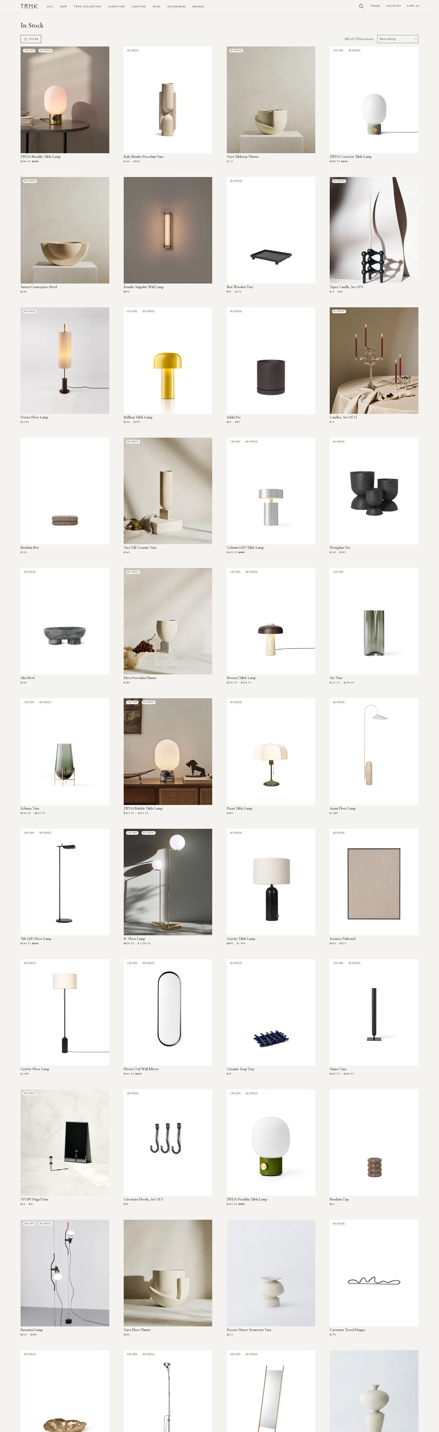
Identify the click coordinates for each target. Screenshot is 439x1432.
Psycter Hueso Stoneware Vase (249, 1330)
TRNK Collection (87, 6)
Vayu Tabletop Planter (243, 157)
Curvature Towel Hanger (348, 1330)
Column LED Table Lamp (245, 548)
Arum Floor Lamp (343, 808)
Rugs (157, 6)
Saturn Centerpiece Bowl (39, 287)
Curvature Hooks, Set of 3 (143, 1199)
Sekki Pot (234, 417)
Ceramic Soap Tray (240, 1069)
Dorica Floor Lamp (34, 417)
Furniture (116, 6)
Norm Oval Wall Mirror (141, 1069)
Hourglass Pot (340, 548)
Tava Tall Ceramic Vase (140, 548)
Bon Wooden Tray (240, 287)
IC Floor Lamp (134, 939)
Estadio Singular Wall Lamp (144, 287)
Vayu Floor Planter (137, 1330)
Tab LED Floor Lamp (36, 939)
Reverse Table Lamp (241, 678)
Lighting (139, 6)
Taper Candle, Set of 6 (346, 287)
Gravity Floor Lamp (35, 1069)
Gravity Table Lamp (241, 939)
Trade (375, 6)
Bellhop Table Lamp (138, 417)
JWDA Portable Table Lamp (247, 1199)
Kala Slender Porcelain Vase (143, 157)
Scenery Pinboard (342, 939)
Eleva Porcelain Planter (140, 678)
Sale (50, 6)
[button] (361, 6)
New (63, 6)
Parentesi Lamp (32, 1330)
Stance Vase (338, 1069)
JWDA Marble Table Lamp (143, 808)
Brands (198, 6)
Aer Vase (336, 678)
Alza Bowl (28, 678)
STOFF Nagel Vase (34, 1199)
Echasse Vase (30, 808)
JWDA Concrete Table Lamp (351, 157)
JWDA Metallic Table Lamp (41, 157)
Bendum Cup (339, 1199)
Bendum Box (30, 548)
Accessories (176, 6)
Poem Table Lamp (239, 808)
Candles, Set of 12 (343, 417)
